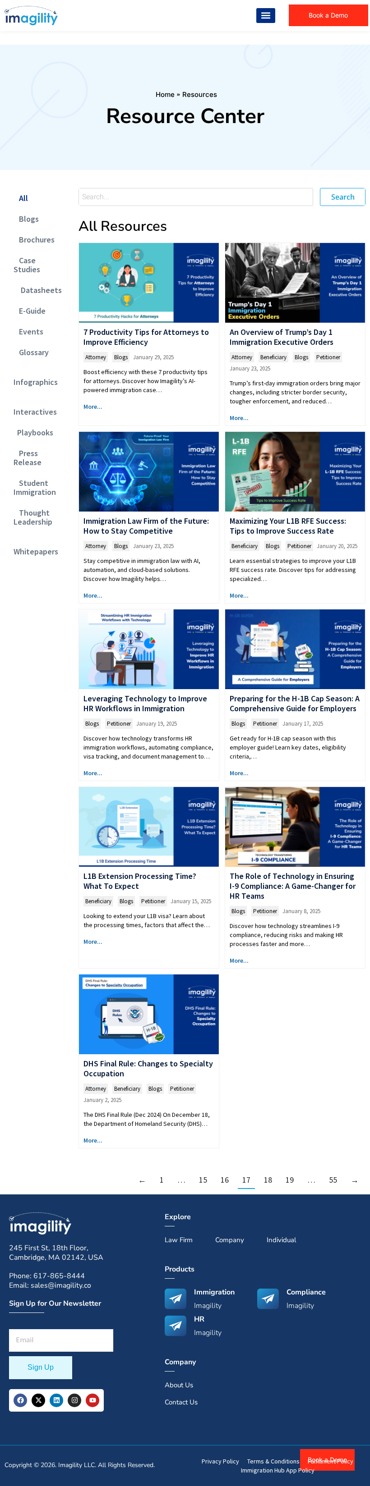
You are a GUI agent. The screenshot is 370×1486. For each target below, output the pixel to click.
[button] (265, 15)
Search (343, 197)
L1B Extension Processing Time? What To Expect (139, 881)
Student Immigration (35, 487)
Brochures (34, 239)
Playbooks (33, 432)
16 (225, 1180)
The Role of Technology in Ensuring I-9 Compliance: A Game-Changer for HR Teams (293, 886)
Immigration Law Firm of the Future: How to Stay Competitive (146, 526)
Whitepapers (36, 547)
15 (203, 1180)
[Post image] (149, 283)
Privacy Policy (220, 1461)
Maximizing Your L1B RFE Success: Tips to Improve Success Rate (288, 526)
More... (92, 406)
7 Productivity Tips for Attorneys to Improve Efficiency (146, 337)
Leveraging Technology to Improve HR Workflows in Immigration (145, 703)
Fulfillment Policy (330, 1461)
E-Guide (30, 311)
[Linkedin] (56, 1400)
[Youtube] (92, 1400)
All (21, 198)
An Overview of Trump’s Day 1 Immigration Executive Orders (281, 337)
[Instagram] (74, 1400)
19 (290, 1180)
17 (246, 1180)
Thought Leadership (33, 517)
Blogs (26, 219)
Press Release (28, 457)
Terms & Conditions (273, 1461)
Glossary (31, 352)
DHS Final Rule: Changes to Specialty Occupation (148, 1068)
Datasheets (38, 290)
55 (333, 1180)
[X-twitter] (38, 1400)
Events (28, 331)
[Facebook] (20, 1400)
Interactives (35, 407)
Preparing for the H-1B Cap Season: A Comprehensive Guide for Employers (295, 703)
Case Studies (27, 264)
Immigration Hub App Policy (277, 1470)
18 (268, 1180)
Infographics (36, 377)
